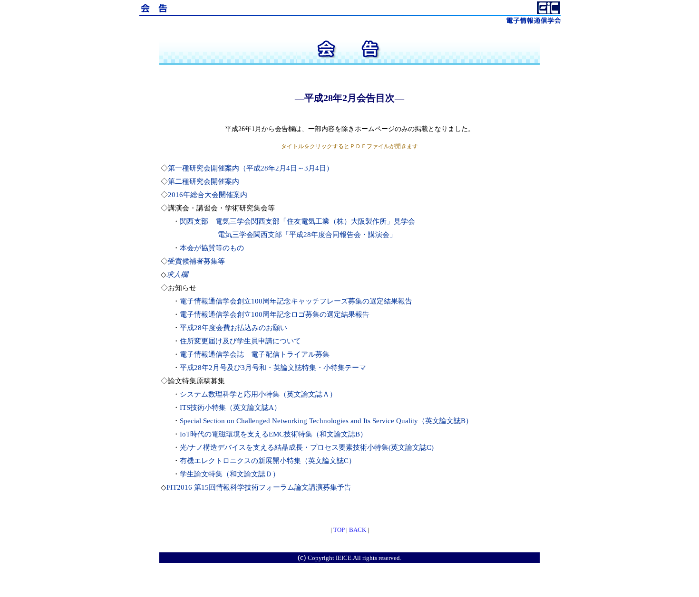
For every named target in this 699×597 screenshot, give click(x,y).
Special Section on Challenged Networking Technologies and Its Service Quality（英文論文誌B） (326, 421)
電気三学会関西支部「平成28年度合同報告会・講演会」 (307, 234)
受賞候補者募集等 (196, 261)
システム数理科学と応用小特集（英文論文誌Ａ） (258, 394)
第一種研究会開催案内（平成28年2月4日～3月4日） (250, 168)
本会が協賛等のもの (212, 248)
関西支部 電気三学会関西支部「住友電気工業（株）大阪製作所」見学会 (297, 221)
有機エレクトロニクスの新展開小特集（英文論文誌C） (268, 460)
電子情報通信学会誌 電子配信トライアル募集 (255, 354)
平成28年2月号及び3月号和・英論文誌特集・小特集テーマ (273, 367)
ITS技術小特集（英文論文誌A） (230, 407)
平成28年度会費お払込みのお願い (233, 328)
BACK (357, 529)
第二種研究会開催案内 (203, 181)
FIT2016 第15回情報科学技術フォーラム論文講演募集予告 (258, 487)
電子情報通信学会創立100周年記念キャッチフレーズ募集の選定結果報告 (296, 301)
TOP (339, 529)
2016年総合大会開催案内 (207, 195)
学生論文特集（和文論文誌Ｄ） (230, 474)
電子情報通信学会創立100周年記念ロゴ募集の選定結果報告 (274, 314)
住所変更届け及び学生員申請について (240, 341)
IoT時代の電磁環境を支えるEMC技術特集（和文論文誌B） (273, 434)
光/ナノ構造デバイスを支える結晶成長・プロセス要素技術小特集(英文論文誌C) (307, 447)
